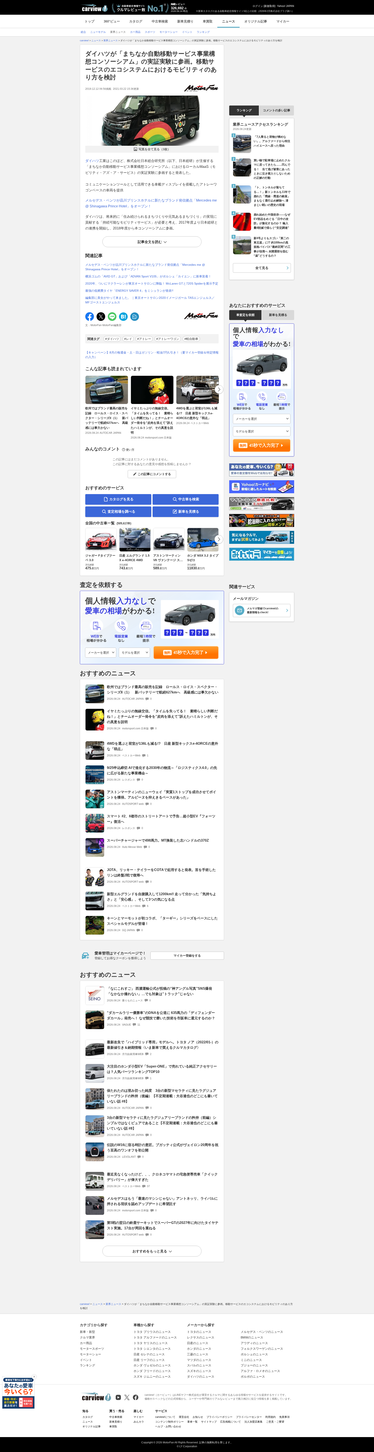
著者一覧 (192, 1421)
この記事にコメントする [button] (154, 474)
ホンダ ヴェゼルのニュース (152, 1365)
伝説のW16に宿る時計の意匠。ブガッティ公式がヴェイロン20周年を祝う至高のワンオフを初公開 (162, 1147)
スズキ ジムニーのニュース (152, 1376)
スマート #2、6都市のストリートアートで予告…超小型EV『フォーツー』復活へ (161, 818)
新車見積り (185, 21)
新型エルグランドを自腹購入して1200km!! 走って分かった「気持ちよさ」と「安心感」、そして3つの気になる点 (161, 896)
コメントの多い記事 (276, 110)
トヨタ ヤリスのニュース (151, 1343)
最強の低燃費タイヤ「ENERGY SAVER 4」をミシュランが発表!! (129, 290)
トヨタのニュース (199, 1332)
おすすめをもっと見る (149, 1251)
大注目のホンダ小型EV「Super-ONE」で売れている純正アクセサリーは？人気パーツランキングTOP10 (162, 1069)
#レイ (128, 339)
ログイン (258, 6)
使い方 (130, 449)
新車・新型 (87, 1332)
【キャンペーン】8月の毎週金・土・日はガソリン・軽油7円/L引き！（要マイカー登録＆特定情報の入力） (152, 355)
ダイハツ (92, 161)
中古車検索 (160, 21)
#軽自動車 (191, 339)
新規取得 (269, 6)
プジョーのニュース (254, 1365)
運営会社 (184, 1416)
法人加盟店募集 (253, 1421)
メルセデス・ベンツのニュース (262, 1332)
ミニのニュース (251, 1360)
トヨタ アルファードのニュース (155, 1337)
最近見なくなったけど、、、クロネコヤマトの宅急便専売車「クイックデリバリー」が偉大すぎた (162, 1176)
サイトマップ (209, 1421)
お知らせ (198, 1416)
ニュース (228, 21)
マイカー (282, 21)
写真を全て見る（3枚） (155, 149)
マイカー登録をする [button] (187, 955)
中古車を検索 (188, 499)
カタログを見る (121, 499)
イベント (86, 1360)
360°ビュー (112, 21)
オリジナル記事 (255, 21)
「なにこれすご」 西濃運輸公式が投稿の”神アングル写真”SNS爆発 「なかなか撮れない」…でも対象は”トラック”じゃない (159, 991)
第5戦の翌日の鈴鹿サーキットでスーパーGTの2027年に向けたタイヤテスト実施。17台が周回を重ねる (162, 1225)
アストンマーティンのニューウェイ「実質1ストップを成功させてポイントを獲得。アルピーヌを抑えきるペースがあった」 (161, 794)
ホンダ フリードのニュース (152, 1371)
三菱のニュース (197, 1354)
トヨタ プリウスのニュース (152, 1332)
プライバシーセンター (249, 1416)
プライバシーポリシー (219, 1416)
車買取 (208, 21)
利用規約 (270, 1416)
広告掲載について (230, 1421)
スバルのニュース (199, 1365)
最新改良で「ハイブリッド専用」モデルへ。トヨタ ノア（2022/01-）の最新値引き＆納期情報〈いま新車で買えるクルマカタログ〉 (162, 1044)
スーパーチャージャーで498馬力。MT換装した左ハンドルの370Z (158, 840)
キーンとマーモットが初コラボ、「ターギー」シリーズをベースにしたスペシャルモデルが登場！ (162, 920)
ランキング (244, 110)
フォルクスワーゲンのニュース (262, 1348)
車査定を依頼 (245, 315)
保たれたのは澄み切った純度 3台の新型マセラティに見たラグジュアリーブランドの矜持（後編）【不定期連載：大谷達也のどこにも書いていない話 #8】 (162, 1096)
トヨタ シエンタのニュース (152, 1348)
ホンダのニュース (199, 1348)
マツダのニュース (199, 1360)
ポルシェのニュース (254, 1354)
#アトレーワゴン (167, 339)
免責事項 (284, 1416)
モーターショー (90, 1354)
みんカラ (139, 1421)
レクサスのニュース (200, 1337)
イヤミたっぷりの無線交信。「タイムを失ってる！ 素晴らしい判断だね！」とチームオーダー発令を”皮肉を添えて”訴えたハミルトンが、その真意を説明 (152, 420)
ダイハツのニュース (200, 1376)
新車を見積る (188, 511)
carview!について (165, 1416)
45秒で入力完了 (188, 652)
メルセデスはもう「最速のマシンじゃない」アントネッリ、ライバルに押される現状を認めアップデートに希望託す (162, 1201)
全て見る (261, 268)
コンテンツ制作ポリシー (169, 1421)
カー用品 (86, 1343)
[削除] (34, 1376)
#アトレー (144, 339)
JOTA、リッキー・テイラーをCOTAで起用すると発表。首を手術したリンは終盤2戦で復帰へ (161, 872)
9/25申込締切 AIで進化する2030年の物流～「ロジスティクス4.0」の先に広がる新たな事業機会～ (162, 770)
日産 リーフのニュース (149, 1360)
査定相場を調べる (121, 511)
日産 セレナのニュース (149, 1354)
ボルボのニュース (253, 1376)
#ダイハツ (112, 339)
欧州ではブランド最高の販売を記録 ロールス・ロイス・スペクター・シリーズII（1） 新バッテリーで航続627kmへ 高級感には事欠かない (106, 418)
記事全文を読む (150, 242)
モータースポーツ (92, 1348)
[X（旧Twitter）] (127, 1397)
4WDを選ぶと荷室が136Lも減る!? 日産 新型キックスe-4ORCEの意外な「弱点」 (196, 413)
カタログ (135, 21)
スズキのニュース (199, 1371)
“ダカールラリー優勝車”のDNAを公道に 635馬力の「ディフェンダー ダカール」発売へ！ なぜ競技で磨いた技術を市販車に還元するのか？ (161, 1015)
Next (219, 389)
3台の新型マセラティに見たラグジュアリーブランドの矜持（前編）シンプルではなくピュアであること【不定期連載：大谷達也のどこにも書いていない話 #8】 (162, 1123)
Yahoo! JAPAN (285, 6)
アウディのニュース (254, 1343)
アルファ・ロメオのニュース (260, 1371)
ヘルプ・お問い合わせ (168, 1426)
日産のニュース (197, 1343)
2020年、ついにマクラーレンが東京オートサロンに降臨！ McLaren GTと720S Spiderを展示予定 (151, 283)
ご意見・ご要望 (275, 1421)
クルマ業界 (87, 1337)
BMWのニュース (252, 1337)
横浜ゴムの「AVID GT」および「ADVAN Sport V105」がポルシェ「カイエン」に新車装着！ (148, 276)
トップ (89, 21)
